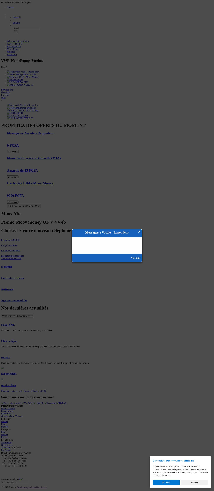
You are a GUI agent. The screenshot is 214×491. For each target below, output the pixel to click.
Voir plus (135, 257)
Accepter (166, 482)
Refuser (194, 482)
